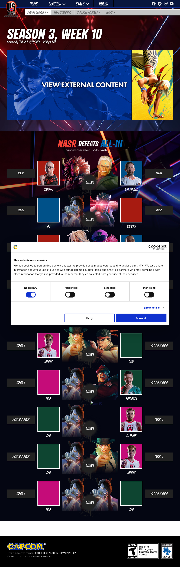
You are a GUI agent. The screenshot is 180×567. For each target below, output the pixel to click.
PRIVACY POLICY (67, 552)
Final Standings (62, 12)
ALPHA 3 (21, 345)
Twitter (160, 4)
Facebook (154, 4)
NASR (21, 173)
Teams (109, 12)
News (34, 4)
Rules (103, 4)
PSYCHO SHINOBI (159, 345)
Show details (152, 307)
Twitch (166, 4)
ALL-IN (159, 173)
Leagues (55, 4)
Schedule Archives (87, 12)
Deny (89, 318)
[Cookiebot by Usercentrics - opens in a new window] (151, 247)
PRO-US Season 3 (36, 12)
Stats (80, 4)
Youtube (171, 4)
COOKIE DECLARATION (46, 552)
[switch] (70, 294)
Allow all (141, 318)
